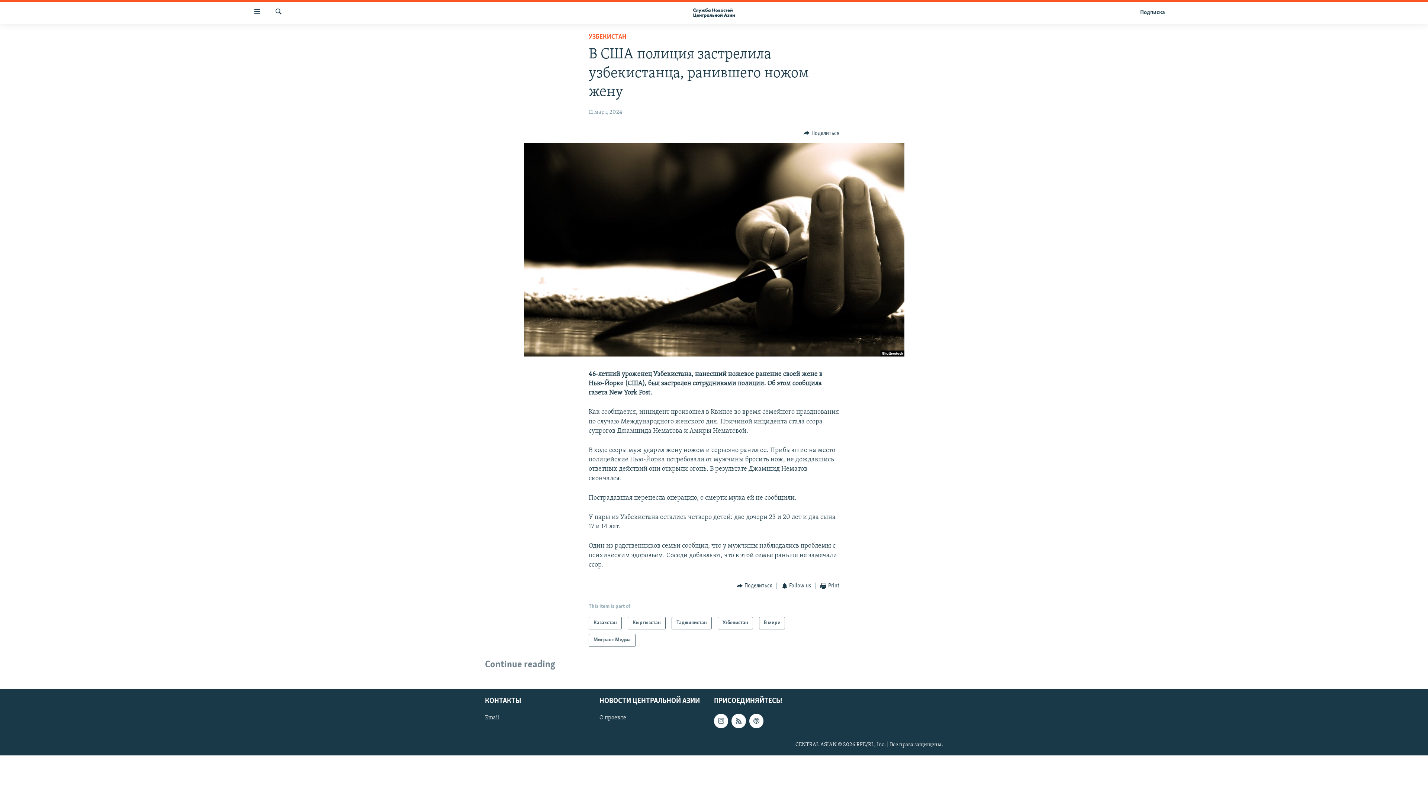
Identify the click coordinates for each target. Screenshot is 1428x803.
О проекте (612, 718)
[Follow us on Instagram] (721, 721)
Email (492, 718)
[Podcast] (756, 721)
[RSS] (738, 721)
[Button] (821, 133)
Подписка (1152, 13)
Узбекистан (607, 37)
